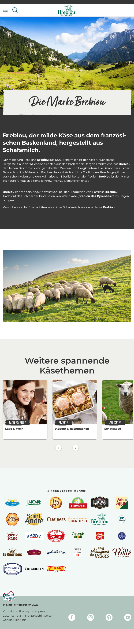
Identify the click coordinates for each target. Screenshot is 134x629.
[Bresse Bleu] (121, 536)
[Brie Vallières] (77, 552)
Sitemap (24, 611)
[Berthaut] (77, 519)
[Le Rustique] (12, 552)
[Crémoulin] (34, 569)
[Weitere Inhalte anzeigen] (76, 448)
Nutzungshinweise (38, 615)
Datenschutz (12, 615)
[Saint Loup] (56, 536)
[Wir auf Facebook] (71, 618)
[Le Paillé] (121, 552)
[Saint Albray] (12, 519)
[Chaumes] (56, 519)
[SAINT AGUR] (122, 503)
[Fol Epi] (56, 503)
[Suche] (15, 10)
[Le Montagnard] (99, 552)
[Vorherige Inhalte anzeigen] (59, 448)
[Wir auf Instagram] (90, 618)
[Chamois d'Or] (77, 536)
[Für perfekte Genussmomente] (9, 596)
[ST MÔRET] (34, 536)
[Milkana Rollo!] (56, 569)
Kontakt (9, 611)
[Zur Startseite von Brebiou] (67, 10)
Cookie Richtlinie (15, 619)
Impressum (42, 611)
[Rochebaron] (56, 552)
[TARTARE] (34, 503)
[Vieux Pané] (12, 536)
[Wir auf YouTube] (127, 618)
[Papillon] (121, 519)
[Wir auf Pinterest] (109, 618)
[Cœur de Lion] (99, 536)
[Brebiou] (99, 519)
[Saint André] (34, 519)
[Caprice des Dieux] (12, 503)
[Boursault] (34, 552)
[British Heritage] (99, 503)
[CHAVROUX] (78, 503)
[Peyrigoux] (12, 569)
